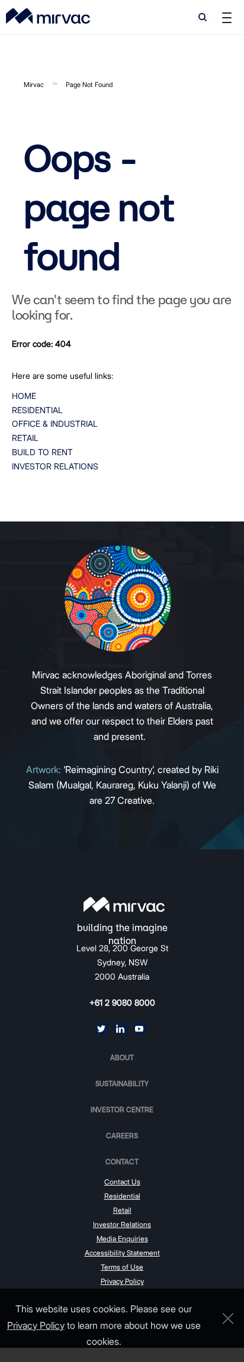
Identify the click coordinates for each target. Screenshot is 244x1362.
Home (24, 396)
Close (225, 1318)
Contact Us (122, 1181)
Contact (122, 1161)
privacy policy (36, 1325)
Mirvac (34, 85)
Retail (25, 438)
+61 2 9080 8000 (122, 1002)
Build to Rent (42, 452)
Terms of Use (122, 1267)
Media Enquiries (122, 1238)
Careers (122, 1135)
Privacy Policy (122, 1281)
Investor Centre (122, 1109)
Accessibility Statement (122, 1252)
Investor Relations (55, 466)
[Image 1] (48, 16)
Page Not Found (89, 85)
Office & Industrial (55, 423)
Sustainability (122, 1083)
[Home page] (124, 904)
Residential (37, 410)
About (122, 1057)
